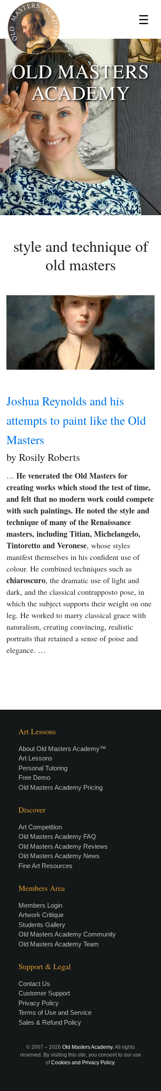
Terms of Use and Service (54, 1012)
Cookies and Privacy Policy (82, 1063)
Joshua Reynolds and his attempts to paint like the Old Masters (76, 420)
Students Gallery (41, 924)
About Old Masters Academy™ (62, 748)
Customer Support (44, 993)
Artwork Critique (41, 914)
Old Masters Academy (87, 1047)
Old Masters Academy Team (58, 944)
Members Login (40, 905)
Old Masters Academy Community (67, 934)
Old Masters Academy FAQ (57, 836)
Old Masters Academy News (59, 855)
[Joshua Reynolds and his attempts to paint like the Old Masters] (80, 332)
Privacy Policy (38, 1003)
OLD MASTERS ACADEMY (80, 81)
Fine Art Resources (45, 865)
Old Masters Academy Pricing (60, 787)
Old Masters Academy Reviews (63, 846)
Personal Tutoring (42, 768)
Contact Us (34, 983)
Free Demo (34, 777)
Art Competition (40, 827)
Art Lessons (35, 758)
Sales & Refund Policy (49, 1022)
